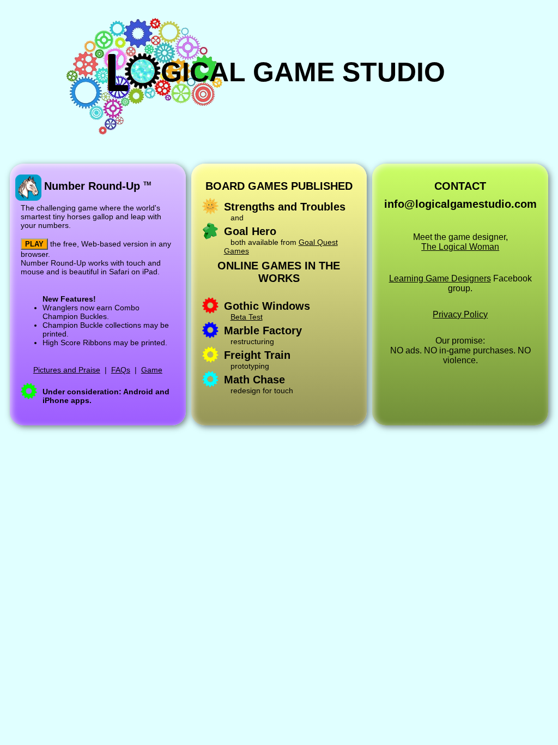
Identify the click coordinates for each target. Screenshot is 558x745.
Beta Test (247, 317)
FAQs (120, 369)
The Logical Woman (460, 246)
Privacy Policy (460, 314)
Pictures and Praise (66, 369)
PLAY (34, 244)
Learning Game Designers (440, 278)
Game (151, 369)
